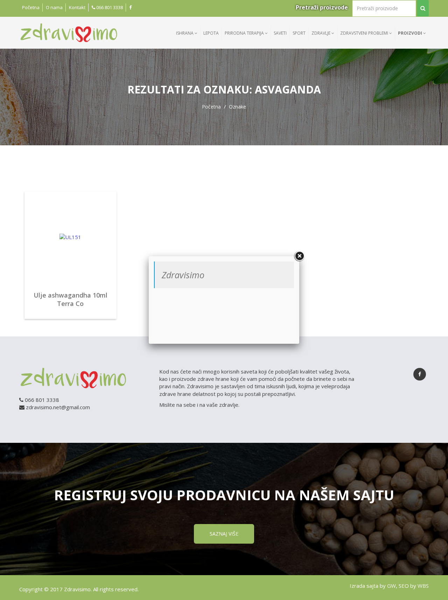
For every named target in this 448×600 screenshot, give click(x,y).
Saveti (280, 33)
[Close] (299, 256)
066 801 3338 (109, 7)
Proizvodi (410, 33)
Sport (299, 33)
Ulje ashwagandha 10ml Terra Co (70, 299)
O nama (54, 7)
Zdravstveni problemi (364, 33)
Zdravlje (321, 33)
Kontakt (77, 7)
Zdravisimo (183, 275)
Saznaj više (224, 533)
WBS (423, 585)
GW (391, 585)
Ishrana (185, 33)
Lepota (211, 33)
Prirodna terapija (245, 33)
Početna (31, 7)
